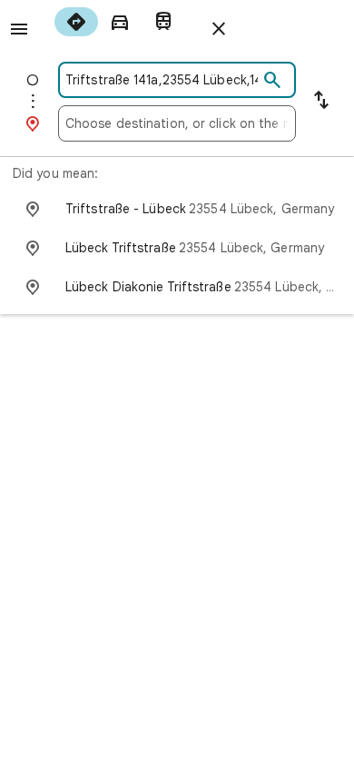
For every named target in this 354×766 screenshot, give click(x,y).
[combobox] (161, 80)
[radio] (76, 22)
